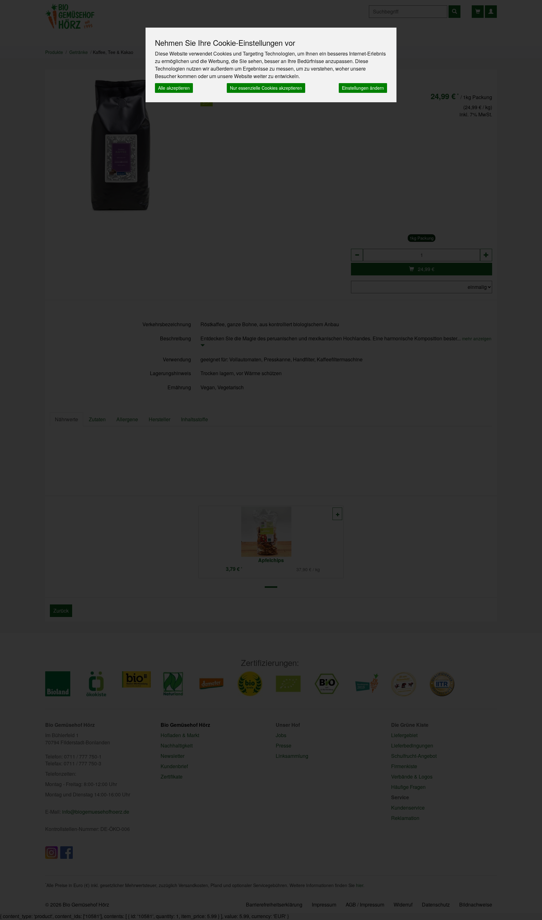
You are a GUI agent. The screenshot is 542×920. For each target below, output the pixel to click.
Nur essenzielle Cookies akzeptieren (266, 88)
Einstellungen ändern (363, 88)
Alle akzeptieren (174, 88)
